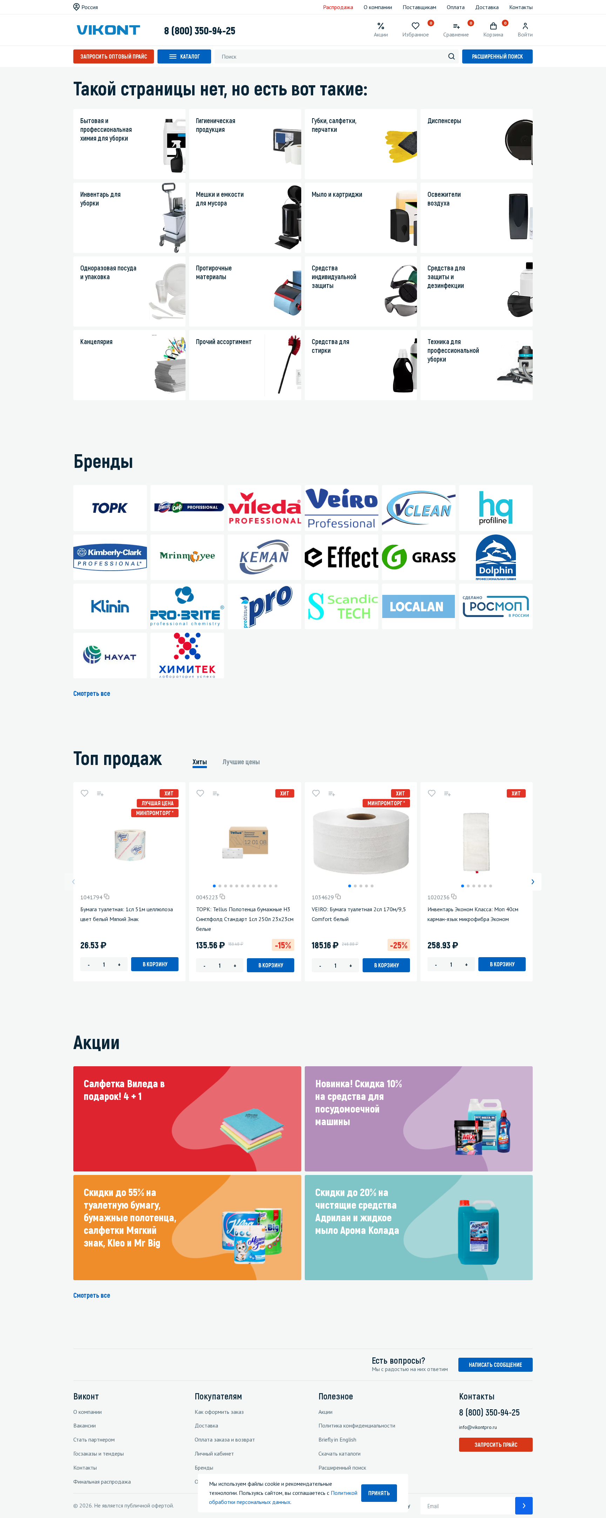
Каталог (190, 56)
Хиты (200, 761)
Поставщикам (419, 7)
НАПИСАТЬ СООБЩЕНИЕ (495, 1364)
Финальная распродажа (102, 1481)
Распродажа (338, 7)
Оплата (456, 7)
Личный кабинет (214, 1453)
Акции (325, 1411)
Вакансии (84, 1425)
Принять (379, 1493)
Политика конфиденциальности (356, 1425)
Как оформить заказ (219, 1411)
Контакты (521, 7)
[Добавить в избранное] (84, 793)
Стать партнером (94, 1439)
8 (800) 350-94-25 (199, 30)
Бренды (204, 1467)
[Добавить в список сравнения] (100, 793)
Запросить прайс (495, 1444)
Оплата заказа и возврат (225, 1439)
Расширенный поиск (497, 56)
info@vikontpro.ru (478, 1427)
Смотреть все (91, 693)
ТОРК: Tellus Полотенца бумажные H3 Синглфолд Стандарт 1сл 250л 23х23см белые (245, 919)
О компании (378, 7)
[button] (214, 886)
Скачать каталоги (339, 1453)
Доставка (487, 7)
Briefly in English (337, 1439)
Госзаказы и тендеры (98, 1453)
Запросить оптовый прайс (113, 56)
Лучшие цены (241, 761)
